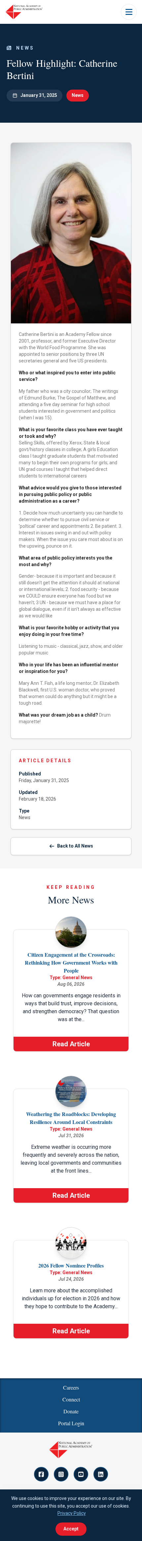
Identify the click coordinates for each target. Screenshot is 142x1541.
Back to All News (75, 846)
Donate (71, 1411)
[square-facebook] (41, 1474)
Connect (71, 1399)
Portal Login (71, 1423)
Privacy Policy (71, 1513)
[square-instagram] (61, 1474)
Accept (71, 1528)
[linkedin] (100, 1474)
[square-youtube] (81, 1474)
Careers (71, 1387)
